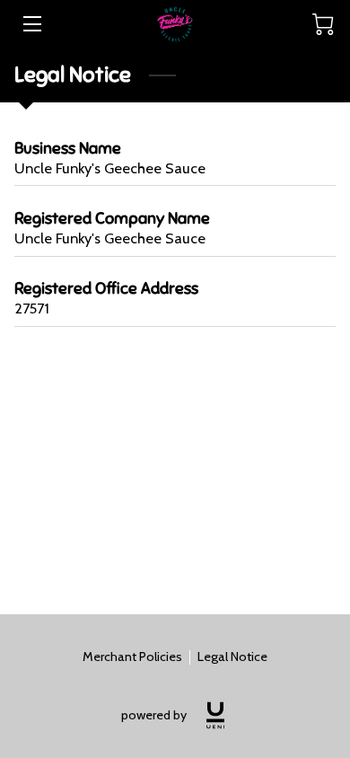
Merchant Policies (132, 656)
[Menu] (31, 24)
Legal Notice (232, 656)
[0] (323, 24)
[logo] (215, 715)
